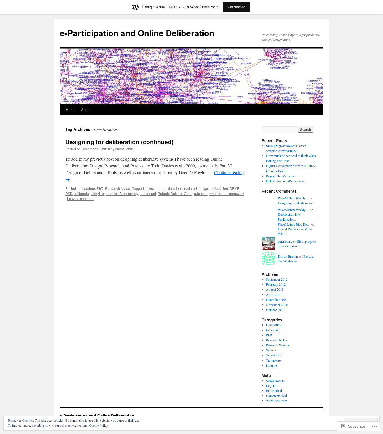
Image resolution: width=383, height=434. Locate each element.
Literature (87, 188)
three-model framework (226, 193)
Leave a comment (80, 198)
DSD (69, 193)
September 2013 (277, 279)
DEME (234, 188)
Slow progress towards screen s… (297, 243)
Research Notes (117, 188)
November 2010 (277, 304)
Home (70, 109)
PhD (100, 188)
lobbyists (97, 193)
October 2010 (275, 309)
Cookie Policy (98, 425)
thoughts (272, 365)
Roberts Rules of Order (175, 193)
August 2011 (274, 289)
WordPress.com (276, 400)
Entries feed (274, 390)
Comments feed (276, 395)
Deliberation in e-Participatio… (289, 216)
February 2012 (276, 284)
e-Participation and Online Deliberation (137, 33)
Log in (270, 385)
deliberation (219, 188)
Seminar (271, 350)
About (86, 109)
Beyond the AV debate (281, 176)
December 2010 (276, 299)
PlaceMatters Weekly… (293, 198)
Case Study (273, 324)
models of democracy (122, 193)
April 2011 (273, 294)
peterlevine (285, 241)
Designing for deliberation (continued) (119, 141)
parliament (148, 193)
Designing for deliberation (295, 203)
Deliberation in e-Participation (286, 181)
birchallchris (124, 148)
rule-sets (200, 193)
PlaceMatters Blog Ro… (294, 224)
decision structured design (188, 188)
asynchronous (155, 188)
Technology (274, 360)
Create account (275, 380)
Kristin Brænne (288, 256)
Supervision (274, 355)
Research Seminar (278, 345)
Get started (237, 7)
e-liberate (81, 193)
